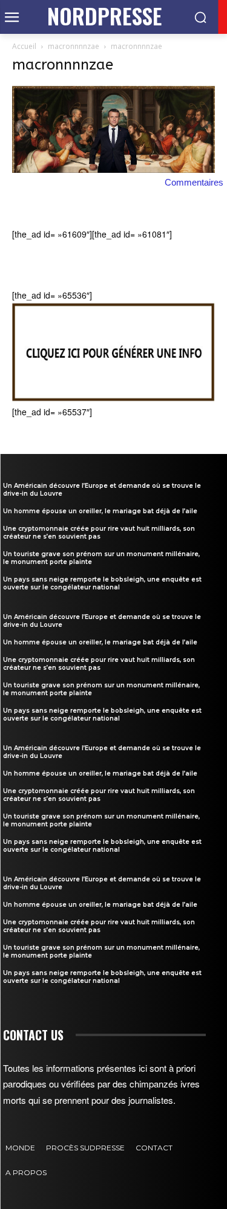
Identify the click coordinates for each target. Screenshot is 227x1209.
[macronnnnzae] (113, 169)
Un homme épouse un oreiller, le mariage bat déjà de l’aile (100, 511)
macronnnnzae (73, 46)
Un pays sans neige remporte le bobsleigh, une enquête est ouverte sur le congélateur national (102, 583)
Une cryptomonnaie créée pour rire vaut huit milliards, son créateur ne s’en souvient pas (99, 532)
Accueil (24, 46)
